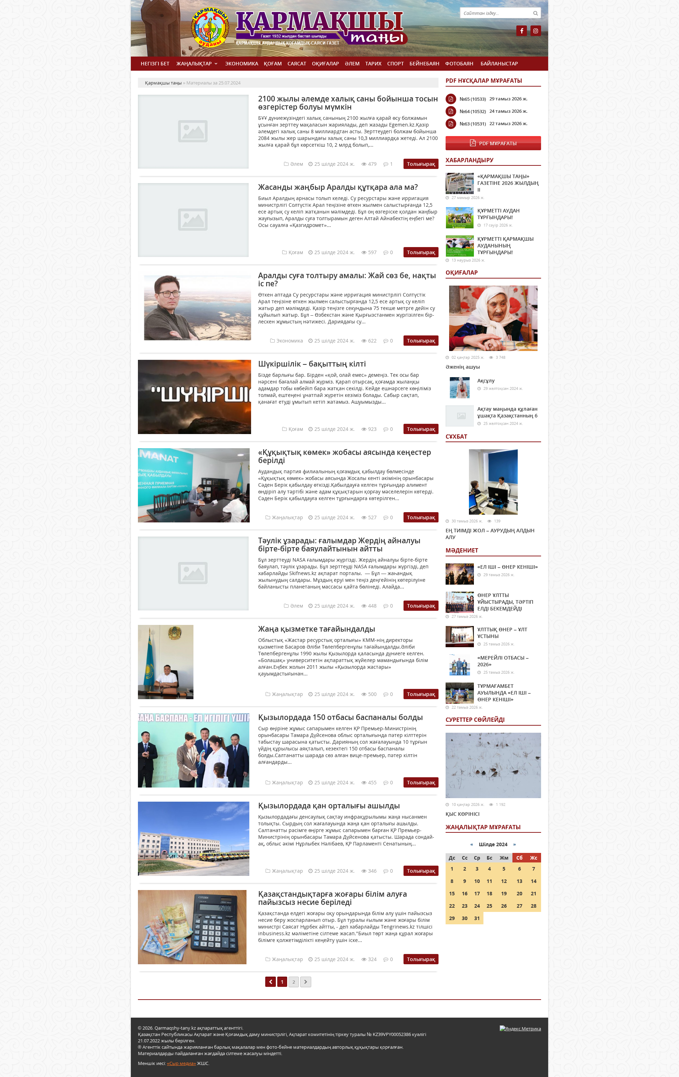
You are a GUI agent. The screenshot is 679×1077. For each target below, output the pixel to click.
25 (489, 905)
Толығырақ (421, 163)
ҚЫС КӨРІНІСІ (463, 813)
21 (533, 893)
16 (465, 893)
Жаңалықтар (194, 63)
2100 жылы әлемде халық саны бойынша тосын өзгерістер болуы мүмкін (348, 103)
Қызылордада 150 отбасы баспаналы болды (340, 717)
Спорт (395, 63)
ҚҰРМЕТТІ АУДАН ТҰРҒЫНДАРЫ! (498, 214)
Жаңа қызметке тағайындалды (316, 629)
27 (519, 905)
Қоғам (273, 63)
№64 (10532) (473, 111)
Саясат (297, 63)
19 (504, 893)
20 (519, 893)
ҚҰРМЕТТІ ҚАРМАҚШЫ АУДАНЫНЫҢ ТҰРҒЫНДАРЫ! (505, 245)
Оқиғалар (325, 63)
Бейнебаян (425, 63)
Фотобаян (459, 63)
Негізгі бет (155, 63)
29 (452, 918)
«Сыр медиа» (181, 1063)
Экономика (241, 63)
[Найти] (535, 12)
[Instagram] (535, 30)
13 (519, 881)
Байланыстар (499, 63)
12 (504, 881)
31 (477, 918)
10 (477, 881)
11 (489, 881)
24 (477, 905)
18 (489, 893)
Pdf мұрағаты (498, 143)
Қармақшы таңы (315, 31)
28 (533, 905)
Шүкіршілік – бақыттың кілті (312, 364)
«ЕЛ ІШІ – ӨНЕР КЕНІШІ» (507, 566)
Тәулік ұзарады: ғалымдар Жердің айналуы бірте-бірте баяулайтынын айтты (339, 544)
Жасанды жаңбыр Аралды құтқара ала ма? (338, 187)
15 (452, 893)
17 (477, 893)
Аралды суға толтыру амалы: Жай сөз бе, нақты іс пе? (347, 279)
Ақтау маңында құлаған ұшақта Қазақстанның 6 (507, 412)
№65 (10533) (473, 99)
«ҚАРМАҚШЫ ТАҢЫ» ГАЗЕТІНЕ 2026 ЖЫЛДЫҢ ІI (508, 183)
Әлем (352, 63)
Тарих (373, 63)
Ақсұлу (486, 380)
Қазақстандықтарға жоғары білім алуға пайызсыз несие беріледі (332, 898)
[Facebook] (521, 30)
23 (465, 905)
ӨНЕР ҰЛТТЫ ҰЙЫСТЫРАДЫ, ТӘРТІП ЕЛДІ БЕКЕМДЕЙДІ (505, 602)
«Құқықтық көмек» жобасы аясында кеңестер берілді (344, 456)
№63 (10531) (473, 124)
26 (504, 905)
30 (465, 918)
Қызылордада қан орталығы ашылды (329, 805)
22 (452, 905)
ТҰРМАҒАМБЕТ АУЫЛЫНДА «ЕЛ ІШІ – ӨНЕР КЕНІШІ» (504, 693)
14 (533, 881)
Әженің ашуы (463, 366)
